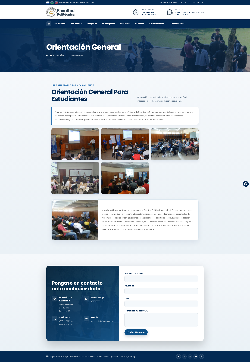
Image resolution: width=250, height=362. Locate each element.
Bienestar (139, 24)
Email (127, 298)
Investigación (108, 24)
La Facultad (59, 24)
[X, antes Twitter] (189, 2)
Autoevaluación (156, 24)
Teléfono (129, 286)
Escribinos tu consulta (136, 311)
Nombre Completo (133, 273)
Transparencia (176, 24)
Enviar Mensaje (136, 332)
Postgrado (92, 24)
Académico (76, 24)
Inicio (49, 55)
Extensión (124, 24)
